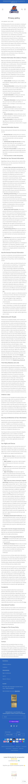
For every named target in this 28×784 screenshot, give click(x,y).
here (3, 291)
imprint (4, 676)
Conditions (5, 667)
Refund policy (18, 746)
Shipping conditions (7, 664)
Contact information (14, 750)
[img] (14, 759)
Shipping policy (15, 748)
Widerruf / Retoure (6, 679)
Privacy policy (24, 746)
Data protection (6, 670)
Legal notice (21, 748)
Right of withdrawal (7, 673)
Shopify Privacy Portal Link (19, 360)
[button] (2, 9)
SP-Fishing (6, 746)
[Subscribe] (23, 716)
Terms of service (8, 748)
